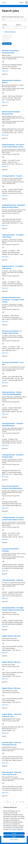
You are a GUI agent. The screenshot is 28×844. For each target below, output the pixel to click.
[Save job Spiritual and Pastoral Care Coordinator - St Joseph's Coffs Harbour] (3, 312)
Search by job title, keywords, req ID (13, 17)
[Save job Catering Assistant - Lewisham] (3, 589)
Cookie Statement (17, 829)
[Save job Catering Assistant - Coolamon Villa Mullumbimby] (3, 436)
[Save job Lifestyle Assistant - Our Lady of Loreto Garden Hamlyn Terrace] (3, 157)
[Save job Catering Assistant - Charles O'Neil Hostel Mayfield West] (3, 405)
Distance (18, 25)
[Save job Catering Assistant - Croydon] (3, 186)
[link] (7, 802)
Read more (5, 71)
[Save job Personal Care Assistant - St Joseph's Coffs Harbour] (3, 343)
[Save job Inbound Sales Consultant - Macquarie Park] (3, 126)
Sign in (21, 2)
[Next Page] (15, 804)
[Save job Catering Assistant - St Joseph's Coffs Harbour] (3, 247)
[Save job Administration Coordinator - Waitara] (3, 93)
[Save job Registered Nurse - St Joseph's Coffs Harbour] (3, 279)
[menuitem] (3, 2)
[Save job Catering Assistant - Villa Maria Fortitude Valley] (3, 467)
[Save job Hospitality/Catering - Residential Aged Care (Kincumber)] (3, 216)
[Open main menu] (26, 2)
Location (4, 25)
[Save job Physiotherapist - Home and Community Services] (3, 753)
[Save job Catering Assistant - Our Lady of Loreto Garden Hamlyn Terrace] (3, 530)
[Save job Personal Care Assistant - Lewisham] (3, 561)
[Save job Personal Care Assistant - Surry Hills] (3, 373)
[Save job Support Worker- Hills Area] (3, 643)
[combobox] (9, 27)
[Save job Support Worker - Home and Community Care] (3, 724)
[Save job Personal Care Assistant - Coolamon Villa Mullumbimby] (3, 499)
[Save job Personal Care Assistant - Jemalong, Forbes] (3, 61)
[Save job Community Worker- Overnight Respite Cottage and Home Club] (3, 617)
